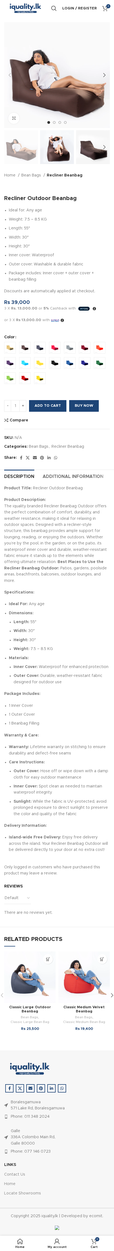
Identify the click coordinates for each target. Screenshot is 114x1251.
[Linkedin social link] (49, 457)
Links (10, 1165)
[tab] (19, 476)
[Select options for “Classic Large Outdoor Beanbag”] (48, 959)
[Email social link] (34, 457)
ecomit (95, 1216)
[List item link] (34, 1117)
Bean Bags (31, 175)
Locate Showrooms (22, 1193)
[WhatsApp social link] (55, 457)
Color (9, 337)
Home (10, 175)
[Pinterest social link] (42, 457)
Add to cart (48, 406)
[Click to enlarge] (13, 118)
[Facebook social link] (21, 457)
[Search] (53, 8)
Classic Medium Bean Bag (84, 1022)
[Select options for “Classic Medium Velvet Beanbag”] (102, 959)
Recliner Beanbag (64, 175)
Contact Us (14, 1174)
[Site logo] (25, 8)
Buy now (84, 406)
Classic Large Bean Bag (30, 1022)
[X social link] (27, 457)
